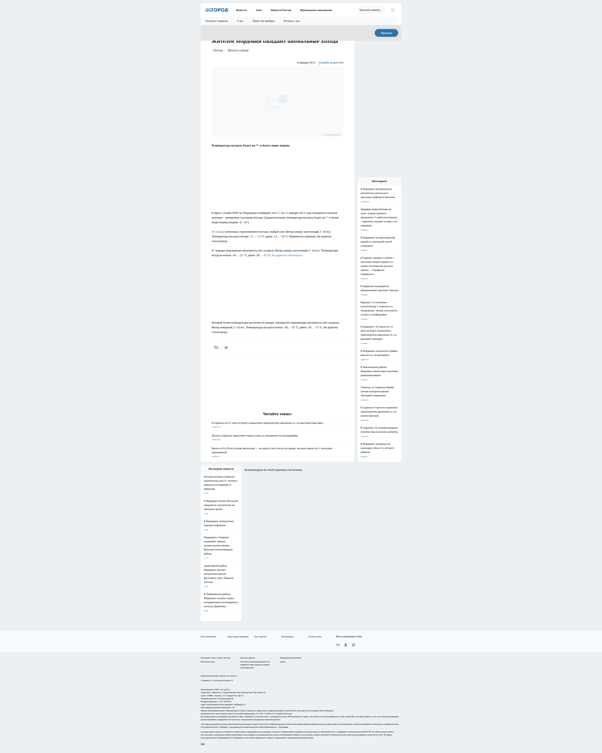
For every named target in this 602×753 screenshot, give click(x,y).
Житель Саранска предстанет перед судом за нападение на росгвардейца (255, 437)
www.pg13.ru (231, 676)
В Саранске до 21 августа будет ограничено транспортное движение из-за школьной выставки (267, 424)
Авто (259, 10)
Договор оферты (247, 658)
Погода (218, 50)
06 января (218, 231)
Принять (386, 32)
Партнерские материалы (316, 10)
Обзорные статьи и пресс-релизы (215, 658)
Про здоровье (260, 636)
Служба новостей (331, 62)
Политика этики (208, 662)
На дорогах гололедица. (287, 255)
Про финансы (287, 636)
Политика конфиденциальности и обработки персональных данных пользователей (255, 665)
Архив (282, 662)
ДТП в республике (208, 636)
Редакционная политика (290, 658)
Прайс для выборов (264, 20)
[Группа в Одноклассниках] (346, 645)
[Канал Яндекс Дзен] (353, 645)
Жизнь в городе (238, 50)
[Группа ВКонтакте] (338, 645)
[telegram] (227, 347)
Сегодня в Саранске (216, 20)
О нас (240, 20)
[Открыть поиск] (393, 10)
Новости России (281, 10)
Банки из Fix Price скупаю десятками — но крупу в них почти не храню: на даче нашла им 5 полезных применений (272, 452)
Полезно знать (314, 636)
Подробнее (283, 727)
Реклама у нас (292, 20)
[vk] (216, 347)
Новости (241, 10)
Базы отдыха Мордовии (238, 636)
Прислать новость (369, 9)
